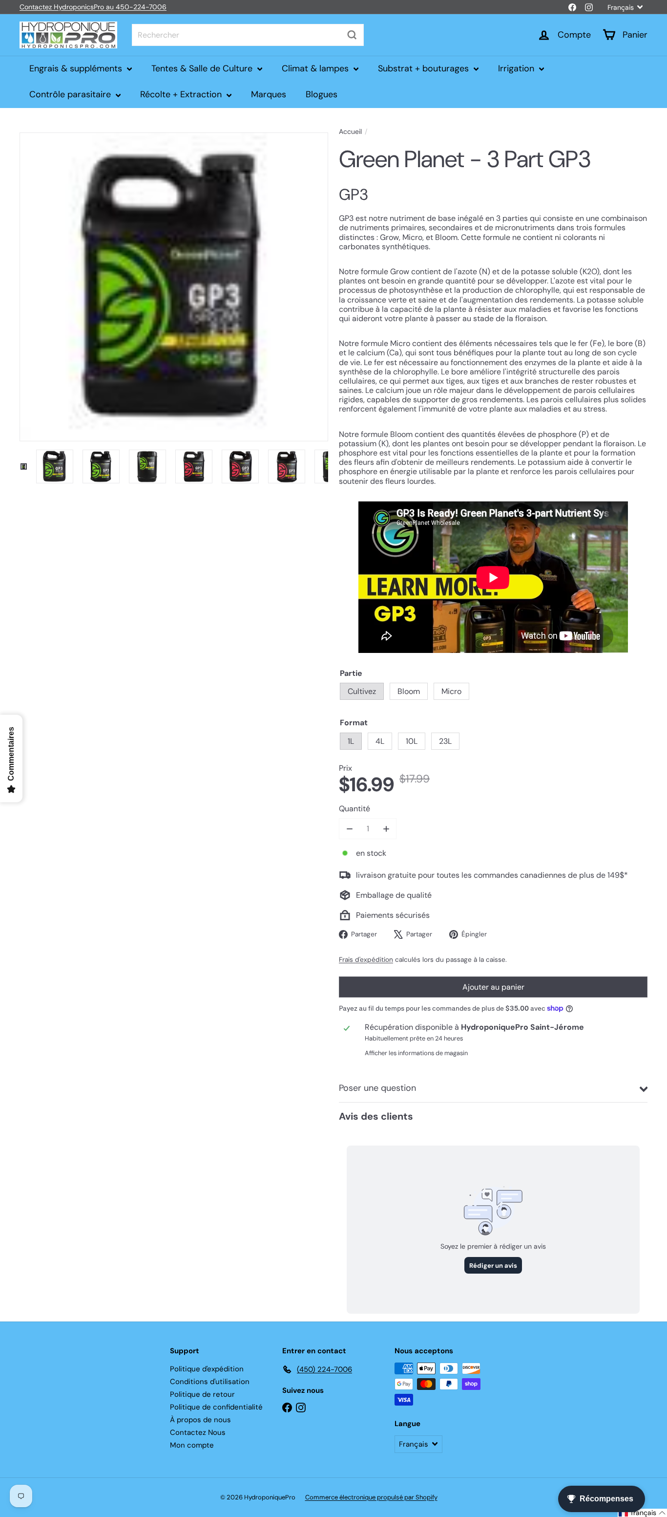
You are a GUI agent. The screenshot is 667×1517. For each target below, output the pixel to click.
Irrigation (517, 68)
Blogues (321, 94)
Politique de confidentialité (216, 1407)
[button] (642, 1513)
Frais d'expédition (366, 959)
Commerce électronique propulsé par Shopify (371, 1497)
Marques (268, 94)
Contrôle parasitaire (71, 94)
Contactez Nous (198, 1432)
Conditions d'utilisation (210, 1382)
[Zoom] (174, 287)
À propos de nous (200, 1420)
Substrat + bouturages (424, 68)
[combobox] (248, 35)
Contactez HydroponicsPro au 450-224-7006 (93, 6)
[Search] (352, 35)
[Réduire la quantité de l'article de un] (349, 828)
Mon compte (192, 1445)
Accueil (350, 132)
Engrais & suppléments (77, 68)
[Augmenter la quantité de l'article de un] (385, 828)
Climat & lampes (316, 68)
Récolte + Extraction (182, 94)
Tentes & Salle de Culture (203, 68)
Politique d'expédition (207, 1369)
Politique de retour (202, 1394)
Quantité (354, 808)
